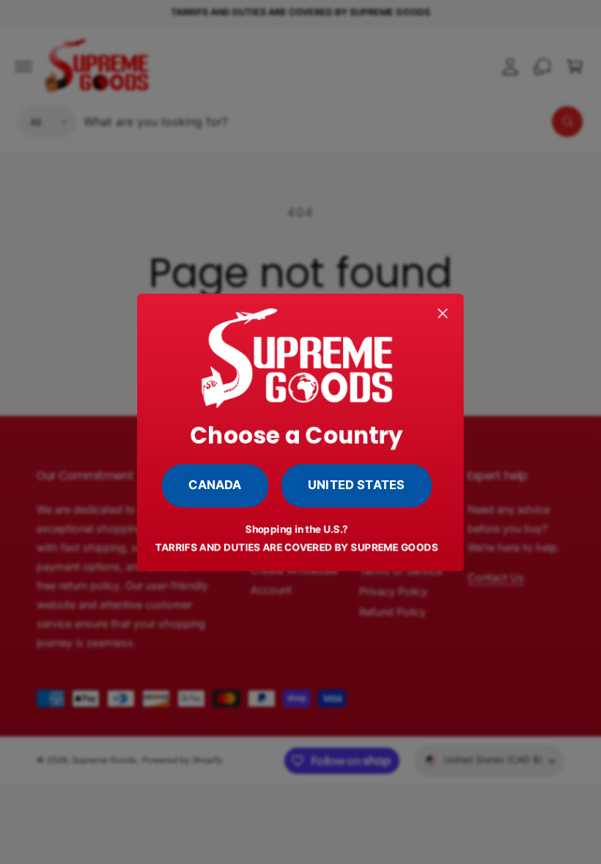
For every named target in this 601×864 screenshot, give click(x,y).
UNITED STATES (356, 484)
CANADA (215, 484)
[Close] (443, 312)
